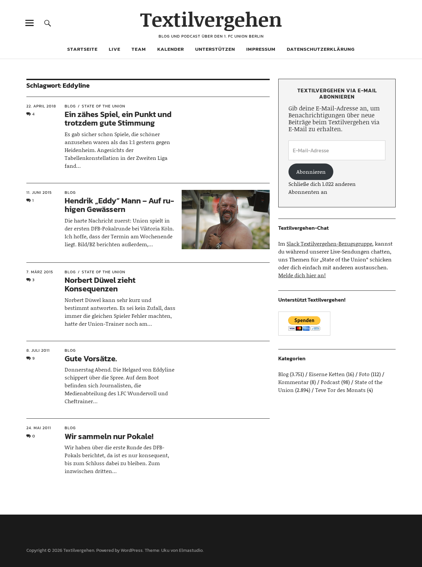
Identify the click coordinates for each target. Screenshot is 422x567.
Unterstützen (215, 49)
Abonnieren (311, 171)
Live (114, 49)
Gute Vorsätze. (91, 358)
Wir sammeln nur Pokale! (109, 436)
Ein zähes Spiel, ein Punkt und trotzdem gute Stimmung (118, 118)
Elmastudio (191, 550)
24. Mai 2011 (38, 428)
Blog (70, 106)
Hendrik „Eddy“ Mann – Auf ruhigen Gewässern (119, 205)
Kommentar (293, 382)
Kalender (170, 49)
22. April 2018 (41, 106)
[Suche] (47, 23)
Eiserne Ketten (327, 374)
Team (139, 49)
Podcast (330, 382)
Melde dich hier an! (302, 275)
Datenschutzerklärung (321, 49)
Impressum (261, 49)
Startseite (82, 49)
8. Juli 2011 (38, 350)
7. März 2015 (39, 272)
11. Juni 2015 (39, 192)
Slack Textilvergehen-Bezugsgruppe (329, 243)
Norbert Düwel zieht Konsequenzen (100, 284)
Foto (364, 374)
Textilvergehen (211, 19)
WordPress (132, 550)
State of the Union (103, 106)
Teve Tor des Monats (340, 390)
